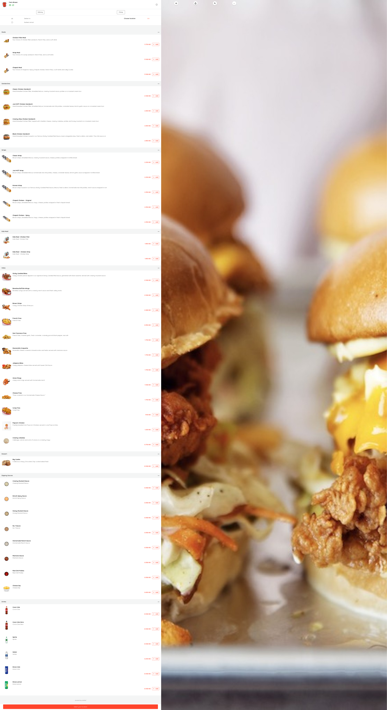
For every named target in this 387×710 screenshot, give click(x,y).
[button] (80, 4)
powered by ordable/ (80, 700)
